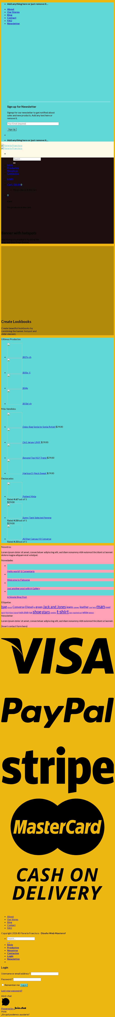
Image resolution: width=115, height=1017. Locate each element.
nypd (107, 607)
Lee (90, 607)
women (91, 613)
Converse (19, 607)
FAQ (9, 20)
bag (4, 607)
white (85, 612)
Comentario (28, 571)
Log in (24, 985)
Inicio (10, 165)
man (100, 606)
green (39, 607)
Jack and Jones (54, 607)
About (10, 9)
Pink (7, 613)
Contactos (13, 173)
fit (34, 607)
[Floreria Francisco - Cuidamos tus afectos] (11, 147)
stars (46, 612)
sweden (53, 613)
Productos (13, 167)
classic (9, 607)
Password (7, 979)
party (3, 613)
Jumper (76, 607)
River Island (13, 613)
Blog (9, 14)
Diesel (29, 607)
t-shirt (63, 611)
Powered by (7, 1008)
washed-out (77, 613)
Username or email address (15, 973)
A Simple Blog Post (17, 597)
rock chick (24, 612)
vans (71, 613)
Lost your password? (11, 990)
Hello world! (13, 571)
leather (84, 607)
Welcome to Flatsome (18, 579)
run (30, 612)
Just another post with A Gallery (23, 588)
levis (94, 607)
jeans (69, 607)
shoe (37, 611)
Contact (11, 17)
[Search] (14, 163)
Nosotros (12, 170)
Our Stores (13, 12)
